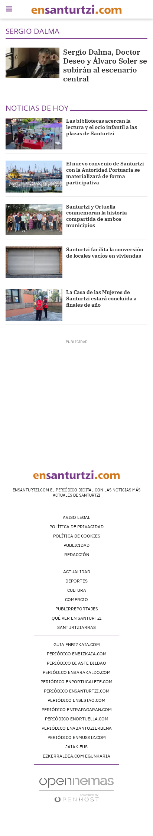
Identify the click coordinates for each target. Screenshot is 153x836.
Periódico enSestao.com (76, 700)
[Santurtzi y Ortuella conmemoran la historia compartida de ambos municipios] (34, 219)
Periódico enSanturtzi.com (77, 691)
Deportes (76, 581)
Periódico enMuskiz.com (77, 737)
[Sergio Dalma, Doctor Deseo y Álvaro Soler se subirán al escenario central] (32, 63)
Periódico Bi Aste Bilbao (76, 663)
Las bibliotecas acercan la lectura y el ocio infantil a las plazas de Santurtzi (101, 127)
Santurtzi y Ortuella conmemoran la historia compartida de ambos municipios (96, 216)
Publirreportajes (76, 608)
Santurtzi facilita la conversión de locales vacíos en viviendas (104, 252)
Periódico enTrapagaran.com (77, 709)
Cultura (76, 590)
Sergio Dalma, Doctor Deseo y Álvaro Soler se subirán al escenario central (105, 65)
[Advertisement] (76, 391)
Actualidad (76, 571)
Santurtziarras (76, 627)
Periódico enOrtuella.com (76, 719)
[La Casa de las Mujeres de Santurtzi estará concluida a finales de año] (34, 305)
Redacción (76, 554)
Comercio (76, 599)
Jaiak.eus (76, 746)
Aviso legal (76, 517)
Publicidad (76, 545)
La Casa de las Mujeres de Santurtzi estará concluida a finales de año (101, 298)
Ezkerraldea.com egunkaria (76, 756)
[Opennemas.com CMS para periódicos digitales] (76, 790)
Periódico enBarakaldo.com (77, 672)
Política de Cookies (76, 536)
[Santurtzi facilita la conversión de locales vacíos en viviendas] (34, 262)
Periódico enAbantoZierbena (77, 728)
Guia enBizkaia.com (76, 644)
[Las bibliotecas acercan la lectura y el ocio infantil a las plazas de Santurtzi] (34, 133)
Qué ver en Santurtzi (77, 618)
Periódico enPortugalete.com (76, 681)
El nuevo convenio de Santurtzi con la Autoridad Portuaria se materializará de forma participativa (105, 172)
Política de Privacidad (76, 526)
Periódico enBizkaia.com (77, 653)
